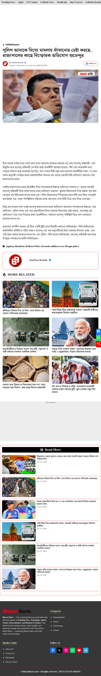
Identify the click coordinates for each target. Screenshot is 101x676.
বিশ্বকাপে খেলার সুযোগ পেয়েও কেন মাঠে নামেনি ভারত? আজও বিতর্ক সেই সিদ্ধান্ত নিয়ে (67, 458)
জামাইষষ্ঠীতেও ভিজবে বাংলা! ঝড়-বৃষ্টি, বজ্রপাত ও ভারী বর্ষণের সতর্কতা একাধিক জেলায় (25, 350)
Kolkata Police (33, 246)
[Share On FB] (98, 332)
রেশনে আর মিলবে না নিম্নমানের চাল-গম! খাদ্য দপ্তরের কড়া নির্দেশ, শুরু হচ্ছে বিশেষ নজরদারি (24, 386)
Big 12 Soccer (76, 2)
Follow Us (92, 63)
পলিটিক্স (8, 44)
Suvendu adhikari (50, 246)
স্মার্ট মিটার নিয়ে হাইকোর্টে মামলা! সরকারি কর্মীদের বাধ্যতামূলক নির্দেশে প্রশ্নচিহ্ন (75, 311)
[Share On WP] (98, 338)
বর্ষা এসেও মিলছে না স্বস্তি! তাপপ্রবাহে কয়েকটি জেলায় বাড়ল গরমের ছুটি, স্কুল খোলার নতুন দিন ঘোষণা (73, 389)
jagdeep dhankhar (15, 246)
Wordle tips (62, 2)
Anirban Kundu (17, 62)
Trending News (8, 2)
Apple (20, 2)
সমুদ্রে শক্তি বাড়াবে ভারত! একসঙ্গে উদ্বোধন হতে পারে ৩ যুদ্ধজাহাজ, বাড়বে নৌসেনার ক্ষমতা (74, 350)
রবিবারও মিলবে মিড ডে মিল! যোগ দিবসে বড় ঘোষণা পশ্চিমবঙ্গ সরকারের (23, 312)
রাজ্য (17, 44)
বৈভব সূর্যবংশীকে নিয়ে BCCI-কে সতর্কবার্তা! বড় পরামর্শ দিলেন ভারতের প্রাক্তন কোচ (66, 503)
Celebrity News (47, 2)
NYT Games (31, 2)
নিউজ (13, 44)
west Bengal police (69, 246)
